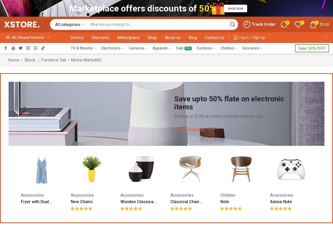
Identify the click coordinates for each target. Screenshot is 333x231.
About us (173, 37)
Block (30, 60)
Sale (183, 48)
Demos (77, 37)
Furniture (204, 48)
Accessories (32, 195)
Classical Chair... (186, 201)
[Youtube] (13, 48)
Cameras (136, 48)
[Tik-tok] (43, 48)
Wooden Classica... (138, 201)
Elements (100, 37)
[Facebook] (6, 48)
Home (13, 60)
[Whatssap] (36, 48)
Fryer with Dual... (36, 201)
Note (224, 201)
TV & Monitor (82, 48)
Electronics (110, 48)
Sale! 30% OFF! (312, 48)
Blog (193, 37)
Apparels (160, 48)
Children (227, 48)
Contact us (214, 37)
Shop (152, 37)
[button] (235, 8)
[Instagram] (28, 48)
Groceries (250, 48)
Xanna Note (281, 201)
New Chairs (82, 201)
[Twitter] (21, 48)
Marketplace (128, 37)
